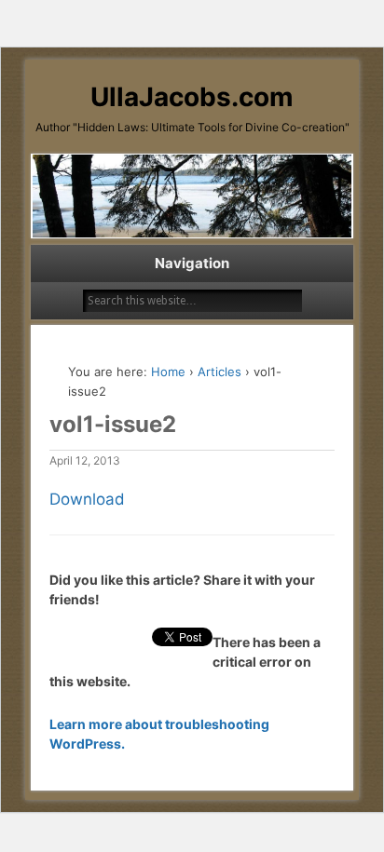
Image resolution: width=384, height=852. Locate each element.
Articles (219, 371)
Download (87, 499)
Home (168, 371)
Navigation (192, 263)
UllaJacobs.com (192, 97)
